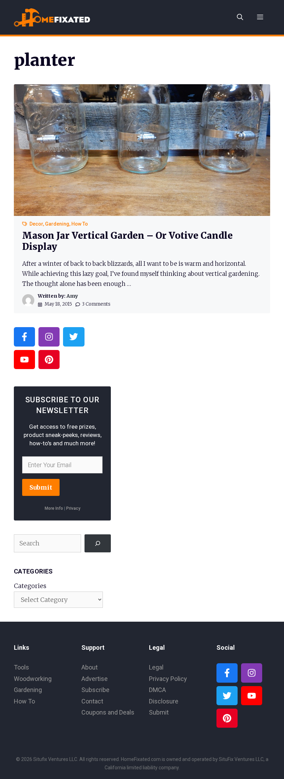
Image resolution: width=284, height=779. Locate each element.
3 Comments (96, 304)
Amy (72, 296)
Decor (36, 224)
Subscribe (95, 689)
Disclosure (163, 701)
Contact (92, 701)
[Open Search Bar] (240, 17)
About (89, 667)
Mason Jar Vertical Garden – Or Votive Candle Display (127, 241)
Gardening (57, 224)
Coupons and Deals (107, 712)
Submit (40, 487)
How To (79, 224)
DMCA (157, 689)
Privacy (73, 508)
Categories (30, 586)
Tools (21, 667)
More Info (54, 508)
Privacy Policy (168, 678)
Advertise (94, 678)
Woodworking (33, 678)
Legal (156, 667)
